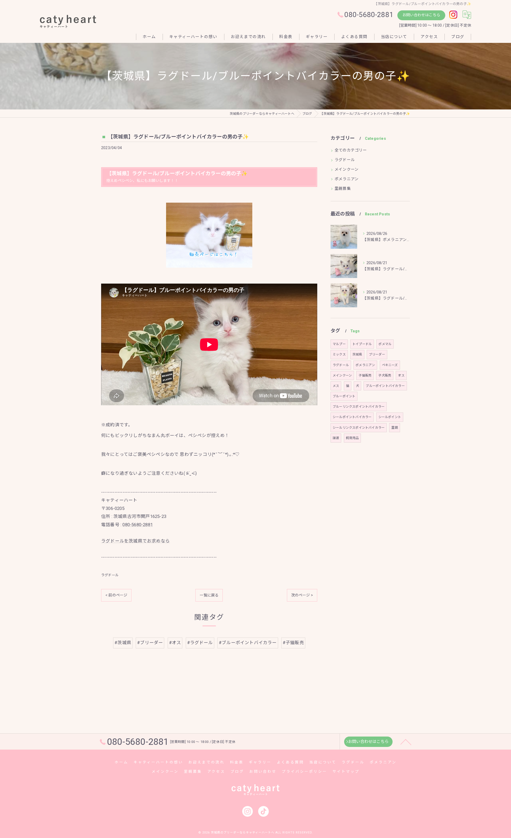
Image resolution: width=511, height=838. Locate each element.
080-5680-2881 (137, 524)
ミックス (339, 354)
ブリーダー (377, 354)
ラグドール (110, 575)
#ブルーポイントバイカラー (248, 642)
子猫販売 (365, 375)
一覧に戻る (209, 595)
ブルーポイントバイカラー (385, 386)
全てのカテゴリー (351, 150)
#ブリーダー (150, 642)
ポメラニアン (346, 179)
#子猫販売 (293, 642)
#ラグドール (200, 642)
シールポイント (389, 417)
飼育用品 (352, 438)
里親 (394, 428)
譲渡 (336, 438)
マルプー (339, 344)
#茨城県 (122, 642)
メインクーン (346, 169)
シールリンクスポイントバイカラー (359, 428)
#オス (175, 642)
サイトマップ (346, 771)
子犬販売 (384, 375)
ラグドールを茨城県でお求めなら (135, 540)
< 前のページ (116, 595)
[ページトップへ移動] (406, 741)
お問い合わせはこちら (421, 15)
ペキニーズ (390, 365)
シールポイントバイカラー (352, 417)
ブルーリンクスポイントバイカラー (359, 406)
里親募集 (343, 188)
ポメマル (385, 344)
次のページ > (302, 595)
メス (336, 386)
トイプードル (362, 344)
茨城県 (357, 354)
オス (401, 375)
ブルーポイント (344, 396)
